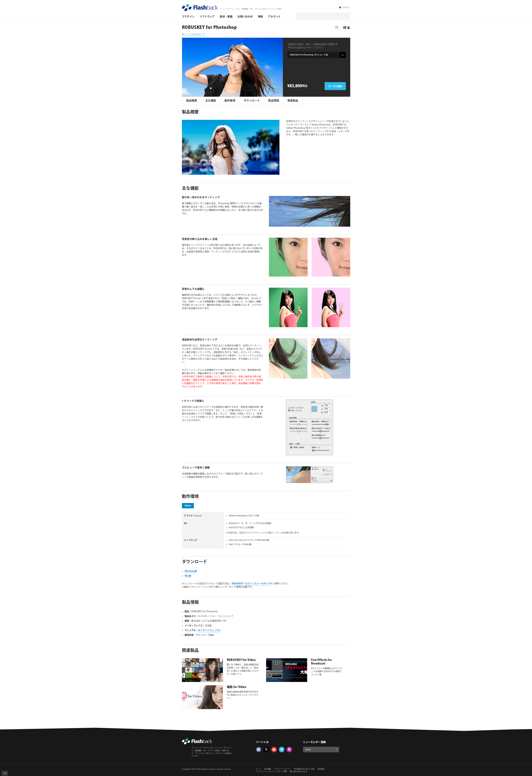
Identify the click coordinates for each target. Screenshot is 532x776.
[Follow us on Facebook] (258, 749)
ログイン (346, 7)
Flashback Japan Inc (208, 769)
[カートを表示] (340, 7)
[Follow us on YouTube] (274, 749)
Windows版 (191, 571)
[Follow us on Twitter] (266, 749)
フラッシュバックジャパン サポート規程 (271, 771)
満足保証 (321, 769)
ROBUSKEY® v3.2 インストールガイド (251, 583)
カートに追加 (335, 86)
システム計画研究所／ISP (194, 34)
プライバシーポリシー (282, 769)
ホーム (258, 769)
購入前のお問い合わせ (298, 771)
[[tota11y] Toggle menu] (4, 773)
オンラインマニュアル (209, 630)
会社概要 (267, 769)
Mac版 (188, 576)
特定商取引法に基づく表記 (304, 769)
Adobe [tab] (187, 505)
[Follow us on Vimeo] (281, 749)
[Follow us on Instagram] (289, 749)
